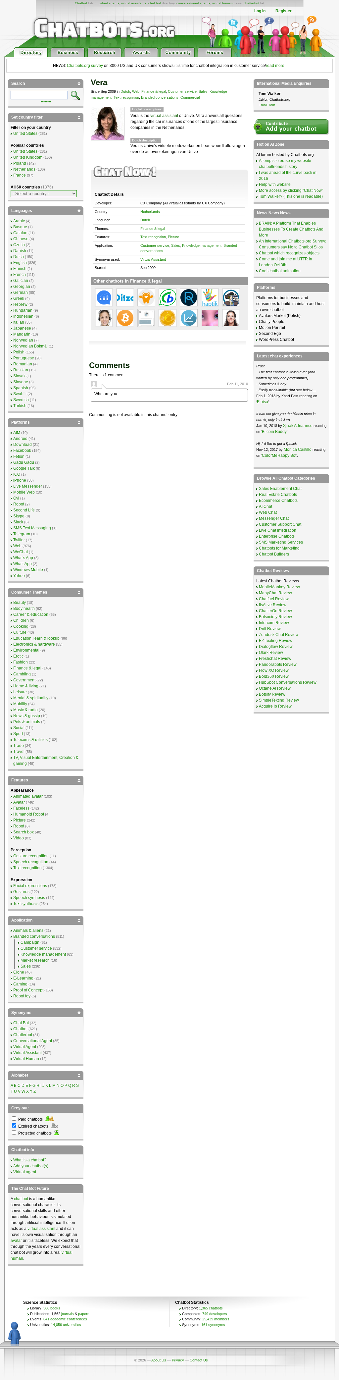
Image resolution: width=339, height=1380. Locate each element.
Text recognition (126, 97)
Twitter (19, 540)
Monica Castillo (298, 449)
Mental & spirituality (30, 698)
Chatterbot (22, 1035)
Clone (18, 972)
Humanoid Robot (28, 814)
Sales (203, 91)
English (20, 262)
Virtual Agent (24, 1046)
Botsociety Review (275, 616)
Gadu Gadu (23, 462)
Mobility (20, 704)
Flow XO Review (274, 670)
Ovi (16, 498)
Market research (35, 960)
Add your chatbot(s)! (31, 1166)
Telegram (21, 534)
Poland (19, 163)
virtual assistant (164, 115)
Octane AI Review (275, 688)
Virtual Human (26, 1058)
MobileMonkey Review (279, 587)
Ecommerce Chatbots (278, 500)
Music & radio (25, 710)
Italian (18, 322)
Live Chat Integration (277, 530)
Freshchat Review (275, 658)
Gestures (21, 891)
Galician (20, 280)
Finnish (19, 268)
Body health (24, 608)
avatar (16, 1240)
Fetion (18, 456)
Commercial (190, 97)
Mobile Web (24, 492)
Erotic (18, 656)
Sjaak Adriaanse (298, 425)
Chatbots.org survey (85, 65)
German (20, 292)
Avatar (19, 802)
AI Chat (265, 506)
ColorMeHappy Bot (279, 455)
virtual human (222, 3)
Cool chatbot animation (280, 271)
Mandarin (21, 334)
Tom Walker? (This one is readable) (291, 196)
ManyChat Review (275, 593)
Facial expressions (30, 885)
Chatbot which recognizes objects (289, 253)
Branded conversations (159, 97)
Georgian (21, 286)
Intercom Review (274, 622)
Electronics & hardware (34, 644)
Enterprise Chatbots (277, 536)
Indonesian (23, 316)
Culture (19, 632)
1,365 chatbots (211, 1308)
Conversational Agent (32, 1040)
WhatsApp (22, 563)
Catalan (20, 233)
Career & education (30, 614)
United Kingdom (27, 157)
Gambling (22, 674)
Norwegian (23, 340)
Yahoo (19, 575)
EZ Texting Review (275, 640)
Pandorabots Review (278, 664)
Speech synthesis (29, 897)
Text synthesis (25, 903)
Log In (260, 11)
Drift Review (270, 628)
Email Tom (267, 105)
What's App (23, 558)
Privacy (178, 1360)
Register (283, 11)
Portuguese (23, 358)
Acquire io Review (275, 706)
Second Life (24, 510)
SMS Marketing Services (281, 542)
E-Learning (23, 978)
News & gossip (26, 716)
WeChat (20, 552)
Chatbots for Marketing (279, 548)
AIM (16, 432)
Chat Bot (21, 1023)
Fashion (20, 662)
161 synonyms (213, 1325)
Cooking (20, 626)
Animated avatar (28, 796)
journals (67, 1314)
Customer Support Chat (280, 524)
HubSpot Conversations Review (287, 682)
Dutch (125, 91)
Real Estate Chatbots (278, 494)
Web (135, 91)
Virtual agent (24, 1172)
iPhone (19, 480)
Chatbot (81, 3)
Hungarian (22, 310)
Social (18, 727)
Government (24, 680)
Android (20, 438)
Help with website (275, 184)
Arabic (19, 221)
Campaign (30, 942)
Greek (18, 298)
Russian (20, 370)
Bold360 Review (274, 676)
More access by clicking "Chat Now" (291, 190)
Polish (18, 352)
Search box (23, 832)
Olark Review (271, 652)
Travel (18, 751)
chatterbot (251, 3)
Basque (20, 227)
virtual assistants (133, 3)
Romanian (22, 364)
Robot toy (21, 996)
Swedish (21, 400)
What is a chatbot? (29, 1160)
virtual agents (109, 3)
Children (21, 620)
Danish (19, 250)
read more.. (276, 65)
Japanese (22, 328)
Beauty (19, 602)
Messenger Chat (274, 518)
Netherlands (150, 212)
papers (83, 1314)
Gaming (20, 984)
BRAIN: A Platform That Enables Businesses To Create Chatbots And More (291, 229)
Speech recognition (30, 862)
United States (25, 133)
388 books (51, 1308)
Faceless (21, 808)
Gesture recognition (31, 856)
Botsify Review (272, 694)
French (19, 274)
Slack (18, 522)
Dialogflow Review (276, 646)
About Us (158, 1360)
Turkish (19, 405)
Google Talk (24, 468)
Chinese (20, 239)
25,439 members (215, 1319)
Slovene (20, 382)
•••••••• (46, 101)
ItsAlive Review (272, 605)
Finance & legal (153, 91)
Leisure (20, 692)
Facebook (22, 450)
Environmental (26, 650)
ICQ (16, 474)
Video (18, 838)
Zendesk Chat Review (279, 634)
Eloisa (262, 401)
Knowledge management (201, 245)
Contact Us (199, 1360)
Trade (18, 745)
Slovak (19, 376)
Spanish (20, 388)
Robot (18, 504)
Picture (173, 237)
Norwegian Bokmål (30, 346)
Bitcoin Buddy (274, 431)
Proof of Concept (28, 990)
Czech (19, 244)
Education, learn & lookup (36, 638)
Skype (18, 516)
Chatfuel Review (274, 599)
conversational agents (193, 3)
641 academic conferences (65, 1319)
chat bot (154, 3)
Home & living (25, 686)
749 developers (214, 1314)
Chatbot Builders (274, 554)
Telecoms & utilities (30, 739)
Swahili (19, 394)
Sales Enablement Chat (280, 488)
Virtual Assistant (153, 259)
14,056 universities (66, 1325)
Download (22, 444)
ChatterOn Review (275, 611)
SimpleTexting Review (279, 700)
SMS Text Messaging (32, 528)
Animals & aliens (28, 930)
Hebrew (20, 304)
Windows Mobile (28, 569)
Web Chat (268, 512)
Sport (18, 733)
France (19, 175)
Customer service (182, 91)
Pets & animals (26, 721)
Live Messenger (27, 486)
